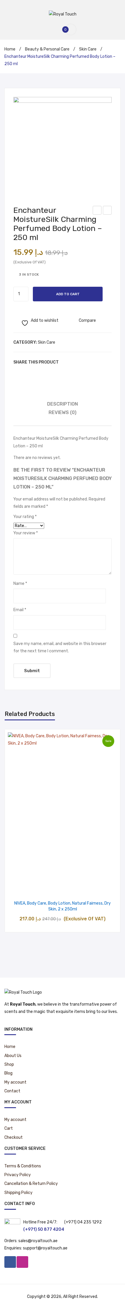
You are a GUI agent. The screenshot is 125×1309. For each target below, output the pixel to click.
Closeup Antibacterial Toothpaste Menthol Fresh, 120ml (97, 211)
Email (19, 609)
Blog (8, 1073)
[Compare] (62, 887)
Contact (12, 1091)
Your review (25, 533)
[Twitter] (74, 362)
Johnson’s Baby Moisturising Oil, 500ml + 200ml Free (107, 211)
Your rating (25, 516)
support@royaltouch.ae (45, 1248)
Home (9, 49)
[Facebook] (65, 362)
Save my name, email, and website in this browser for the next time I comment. (59, 647)
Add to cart (68, 294)
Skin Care (88, 49)
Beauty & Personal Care (47, 49)
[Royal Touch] (62, 13)
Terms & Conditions (22, 1166)
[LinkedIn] (100, 362)
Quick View (77, 887)
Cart (8, 1128)
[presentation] (11, 831)
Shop (9, 1064)
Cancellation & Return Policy (31, 1183)
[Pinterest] (83, 362)
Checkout (13, 1137)
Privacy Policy (17, 1174)
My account (15, 1082)
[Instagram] (22, 1262)
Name (20, 583)
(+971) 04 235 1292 (83, 1222)
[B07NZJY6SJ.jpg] (62, 146)
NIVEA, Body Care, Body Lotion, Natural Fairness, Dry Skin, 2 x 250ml (62, 906)
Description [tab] (62, 404)
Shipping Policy (18, 1192)
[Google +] (92, 362)
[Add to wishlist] (48, 887)
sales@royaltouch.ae (38, 1240)
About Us (13, 1055)
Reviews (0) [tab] (62, 412)
